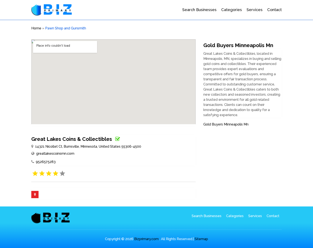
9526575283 (46, 162)
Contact (274, 9)
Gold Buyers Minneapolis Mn (225, 124)
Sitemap (201, 239)
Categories (231, 9)
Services (255, 9)
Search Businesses (199, 9)
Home (36, 28)
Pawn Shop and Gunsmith (65, 28)
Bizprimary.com (146, 239)
